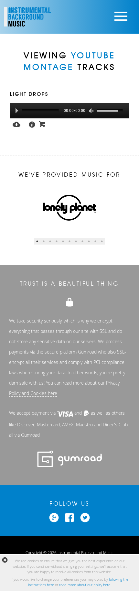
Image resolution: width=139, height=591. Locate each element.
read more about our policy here (84, 585)
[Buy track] (42, 123)
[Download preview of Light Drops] (16, 123)
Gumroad (87, 352)
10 (95, 241)
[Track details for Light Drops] (29, 123)
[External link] (54, 516)
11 (102, 241)
